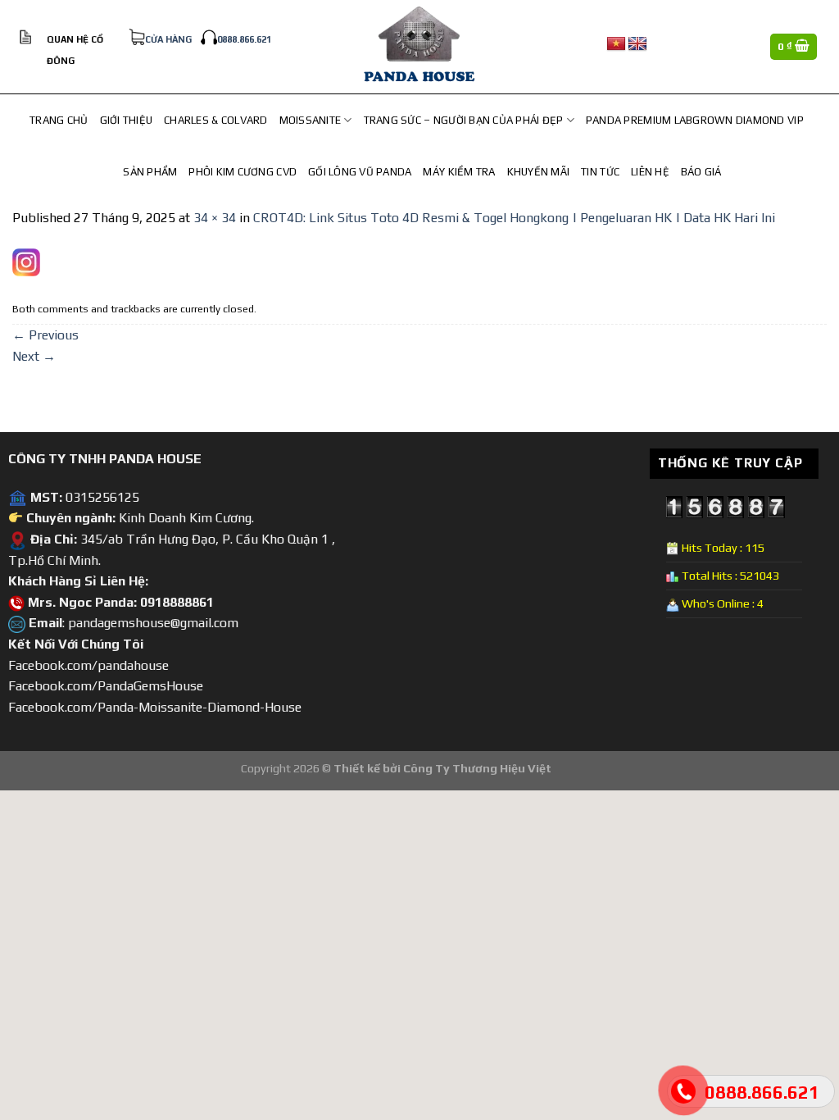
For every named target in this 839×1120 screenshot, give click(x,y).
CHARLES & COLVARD (215, 120)
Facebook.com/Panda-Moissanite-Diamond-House (155, 707)
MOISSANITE (310, 120)
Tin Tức (600, 172)
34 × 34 (214, 217)
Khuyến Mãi (538, 172)
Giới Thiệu (126, 120)
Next (34, 356)
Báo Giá (701, 172)
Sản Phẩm (150, 172)
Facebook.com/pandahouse (88, 665)
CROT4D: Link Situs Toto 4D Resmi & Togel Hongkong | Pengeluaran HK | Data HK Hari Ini (514, 217)
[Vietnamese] (616, 44)
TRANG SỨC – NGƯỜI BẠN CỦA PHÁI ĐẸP (464, 120)
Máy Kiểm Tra (459, 172)
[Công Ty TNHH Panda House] (419, 46)
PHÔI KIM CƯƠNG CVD (242, 172)
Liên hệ (650, 172)
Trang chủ (58, 120)
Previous (45, 335)
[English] (637, 44)
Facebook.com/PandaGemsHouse (105, 686)
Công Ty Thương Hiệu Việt (477, 768)
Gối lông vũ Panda (359, 172)
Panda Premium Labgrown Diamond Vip (695, 120)
